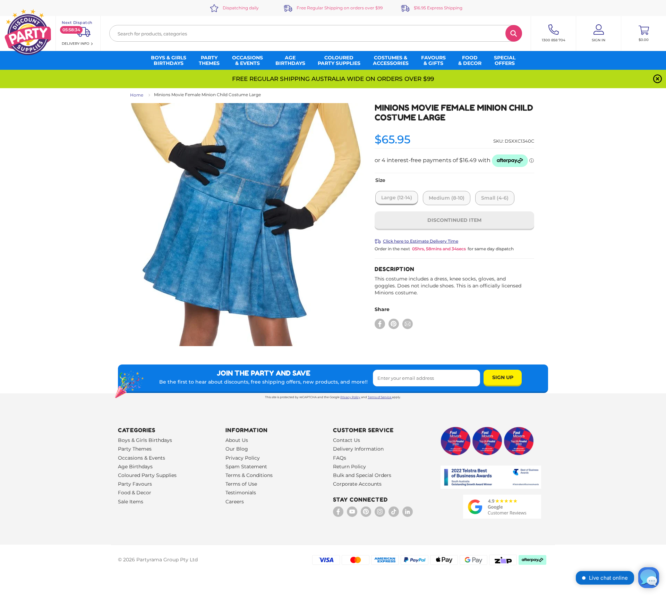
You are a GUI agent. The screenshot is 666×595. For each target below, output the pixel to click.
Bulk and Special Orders (362, 475)
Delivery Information (358, 449)
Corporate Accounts (357, 484)
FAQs (339, 458)
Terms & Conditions (249, 475)
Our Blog (236, 449)
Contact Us (346, 440)
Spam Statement (246, 466)
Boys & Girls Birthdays (145, 440)
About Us (236, 440)
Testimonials (240, 492)
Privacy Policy (350, 397)
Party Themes (135, 449)
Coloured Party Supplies (147, 475)
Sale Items (130, 501)
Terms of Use (241, 484)
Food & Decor (134, 492)
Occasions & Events (141, 458)
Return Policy (349, 466)
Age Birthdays (135, 466)
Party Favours (135, 484)
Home (136, 95)
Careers (234, 501)
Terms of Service (379, 397)
